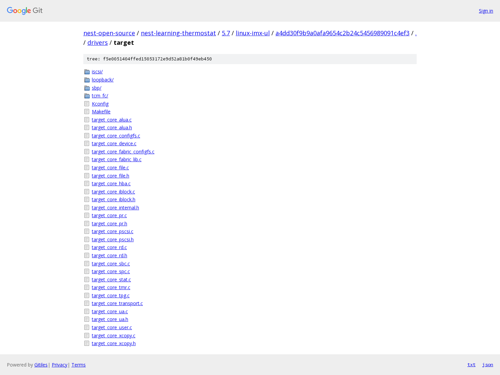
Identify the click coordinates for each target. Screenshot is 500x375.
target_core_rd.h (109, 255)
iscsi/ (97, 71)
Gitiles (41, 364)
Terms (78, 364)
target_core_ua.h (110, 319)
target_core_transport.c (117, 303)
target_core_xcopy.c (113, 335)
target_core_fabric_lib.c (116, 159)
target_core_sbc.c (111, 263)
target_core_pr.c (109, 215)
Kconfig (100, 103)
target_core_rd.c (109, 247)
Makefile (101, 111)
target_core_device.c (114, 143)
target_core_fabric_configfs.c (123, 151)
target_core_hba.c (111, 183)
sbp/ (96, 88)
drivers (97, 42)
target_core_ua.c (110, 311)
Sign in (486, 10)
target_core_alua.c (112, 119)
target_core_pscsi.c (112, 231)
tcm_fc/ (100, 95)
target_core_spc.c (111, 271)
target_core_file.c (110, 167)
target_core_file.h (110, 175)
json (487, 364)
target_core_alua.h (112, 127)
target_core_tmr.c (111, 287)
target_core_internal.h (115, 207)
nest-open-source (109, 33)
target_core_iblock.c (113, 191)
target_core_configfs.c (116, 135)
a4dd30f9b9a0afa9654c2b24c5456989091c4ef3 (343, 33)
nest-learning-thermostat (178, 33)
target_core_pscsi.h (113, 239)
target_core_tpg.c (111, 295)
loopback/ (103, 79)
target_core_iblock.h (113, 199)
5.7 (226, 33)
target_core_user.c (112, 327)
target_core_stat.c (111, 279)
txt (471, 364)
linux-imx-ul (253, 33)
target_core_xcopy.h (114, 343)
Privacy (59, 364)
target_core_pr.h (109, 223)
